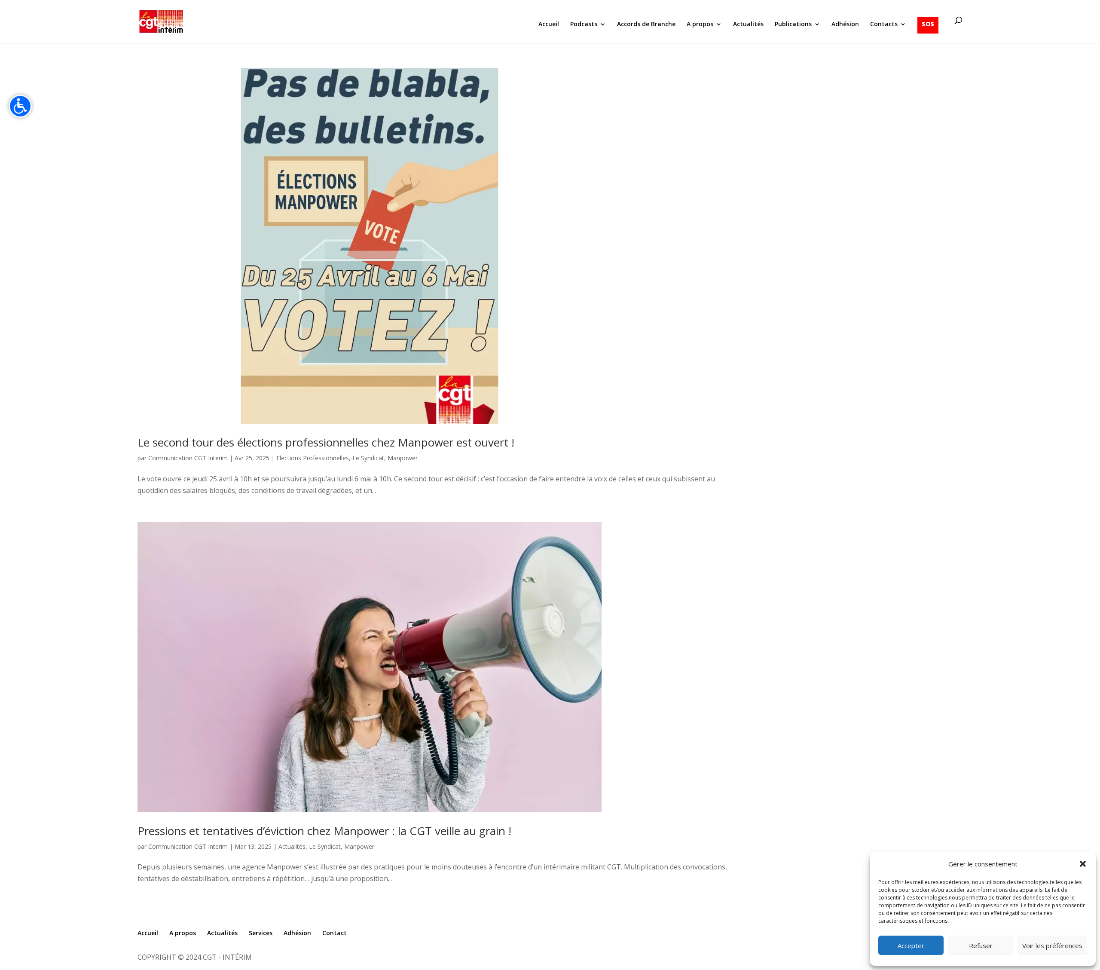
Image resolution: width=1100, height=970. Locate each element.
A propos (700, 24)
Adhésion (845, 24)
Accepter (911, 945)
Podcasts (583, 24)
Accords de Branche (646, 24)
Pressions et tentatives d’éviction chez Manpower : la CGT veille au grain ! (324, 830)
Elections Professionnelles (312, 458)
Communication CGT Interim (188, 458)
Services (260, 933)
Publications (793, 24)
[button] (1083, 864)
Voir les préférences (1052, 945)
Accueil (548, 24)
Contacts (884, 24)
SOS (928, 24)
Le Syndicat (368, 458)
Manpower (403, 458)
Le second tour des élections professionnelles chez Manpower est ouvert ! (326, 442)
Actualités (748, 24)
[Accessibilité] (20, 106)
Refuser (981, 945)
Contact (334, 933)
